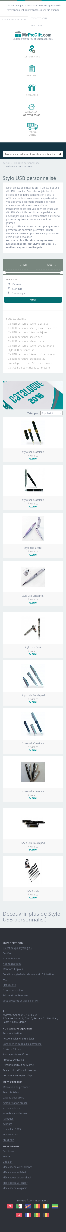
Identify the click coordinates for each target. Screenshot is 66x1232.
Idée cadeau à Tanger (15, 1182)
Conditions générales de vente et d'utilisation (28, 974)
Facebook (8, 1151)
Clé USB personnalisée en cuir (25, 336)
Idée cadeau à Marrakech (17, 1177)
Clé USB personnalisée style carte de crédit (32, 328)
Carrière (7, 953)
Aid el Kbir (8, 1139)
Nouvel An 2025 (12, 1129)
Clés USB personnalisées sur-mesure (29, 367)
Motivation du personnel (16, 1087)
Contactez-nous (39, 18)
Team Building (11, 1092)
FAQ (5, 979)
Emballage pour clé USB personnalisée (30, 363)
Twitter (7, 1156)
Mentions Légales (13, 969)
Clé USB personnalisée (27, 163)
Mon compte (37, 25)
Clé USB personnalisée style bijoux (27, 332)
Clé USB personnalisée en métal (26, 341)
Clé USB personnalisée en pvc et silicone (31, 345)
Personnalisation (12, 1033)
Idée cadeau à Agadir (15, 1188)
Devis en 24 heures (13, 1049)
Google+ (7, 1161)
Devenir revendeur (13, 990)
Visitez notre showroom (14, 19)
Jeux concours (11, 1134)
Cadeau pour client (13, 1097)
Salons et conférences (15, 995)
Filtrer (33, 299)
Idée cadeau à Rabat (14, 1172)
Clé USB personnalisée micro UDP (27, 358)
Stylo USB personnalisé (21, 350)
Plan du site (9, 984)
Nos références (11, 958)
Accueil (7, 163)
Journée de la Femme (15, 1113)
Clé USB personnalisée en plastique (28, 323)
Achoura (7, 1124)
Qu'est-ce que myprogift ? (17, 948)
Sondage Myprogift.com (16, 1054)
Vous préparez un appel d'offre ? (21, 1000)
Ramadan (8, 1118)
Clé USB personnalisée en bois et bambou (32, 354)
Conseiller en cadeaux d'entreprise (22, 1043)
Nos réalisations (12, 963)
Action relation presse (15, 1102)
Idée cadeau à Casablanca (17, 1167)
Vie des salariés (11, 1108)
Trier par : (33, 413)
